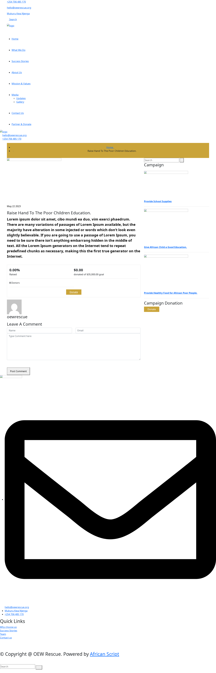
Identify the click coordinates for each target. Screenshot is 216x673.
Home (15, 38)
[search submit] (39, 667)
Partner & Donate (21, 124)
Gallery (20, 101)
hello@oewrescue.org (19, 7)
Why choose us (8, 627)
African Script (104, 654)
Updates (21, 98)
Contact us (6, 637)
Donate (74, 292)
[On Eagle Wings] (10, 25)
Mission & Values (21, 83)
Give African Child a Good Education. (165, 247)
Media (15, 94)
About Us (17, 72)
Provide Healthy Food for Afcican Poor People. (170, 293)
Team (3, 634)
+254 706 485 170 (16, 1)
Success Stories (20, 61)
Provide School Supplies (158, 201)
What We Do (18, 50)
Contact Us (18, 113)
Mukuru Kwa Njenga (18, 13)
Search (13, 19)
